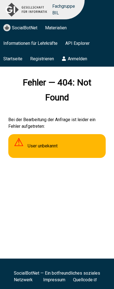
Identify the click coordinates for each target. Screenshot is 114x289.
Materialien (56, 27)
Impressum (54, 279)
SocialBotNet (24, 27)
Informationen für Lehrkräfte (30, 43)
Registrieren (42, 58)
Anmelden (77, 58)
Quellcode (83, 279)
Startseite (12, 58)
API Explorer (77, 43)
